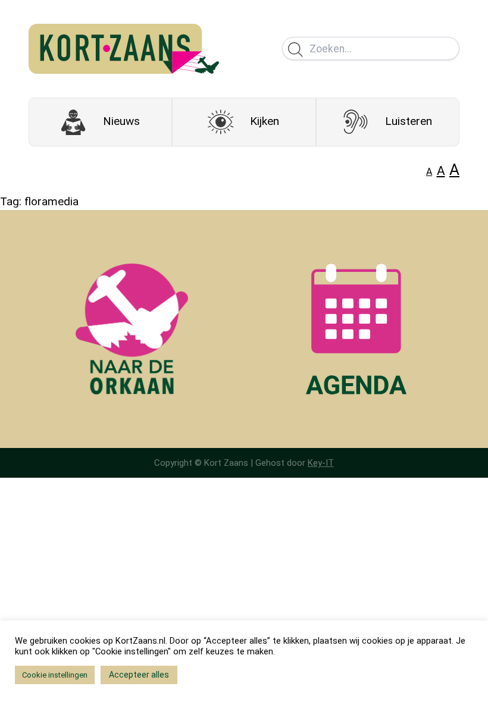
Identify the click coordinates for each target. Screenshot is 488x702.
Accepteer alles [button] (139, 674)
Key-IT (321, 462)
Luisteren (408, 121)
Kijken (264, 121)
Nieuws (121, 121)
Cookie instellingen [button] (54, 674)
